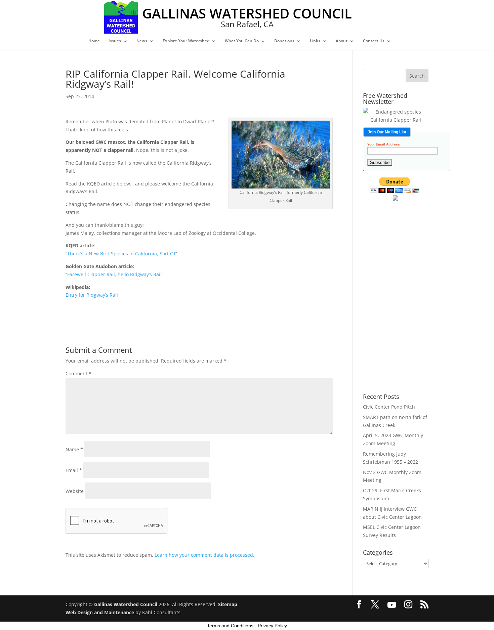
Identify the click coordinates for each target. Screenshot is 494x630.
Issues (115, 41)
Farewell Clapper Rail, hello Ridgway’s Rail (114, 274)
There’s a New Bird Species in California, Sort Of (121, 253)
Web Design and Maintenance (100, 612)
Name (74, 449)
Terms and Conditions (230, 625)
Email (74, 470)
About (341, 41)
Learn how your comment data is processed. (204, 555)
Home (94, 41)
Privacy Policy (272, 625)
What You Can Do (242, 41)
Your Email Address (383, 144)
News (141, 41)
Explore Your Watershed (186, 41)
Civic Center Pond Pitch (389, 407)
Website (75, 491)
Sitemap (227, 604)
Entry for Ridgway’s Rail (92, 295)
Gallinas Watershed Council (125, 604)
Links (315, 41)
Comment (78, 373)
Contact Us (373, 41)
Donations (284, 41)
